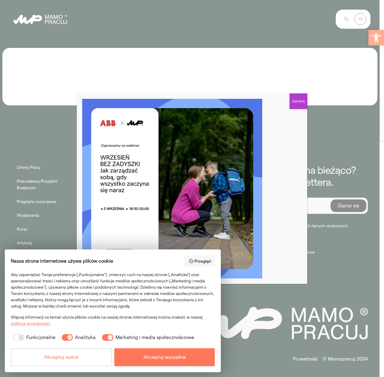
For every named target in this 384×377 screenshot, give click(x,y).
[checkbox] (33, 337)
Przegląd (202, 261)
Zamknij (298, 101)
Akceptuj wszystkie (164, 357)
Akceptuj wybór (61, 357)
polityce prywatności (30, 323)
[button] (376, 38)
